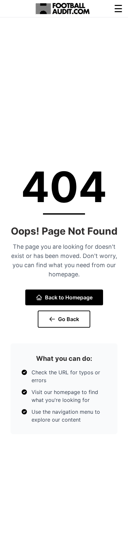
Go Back (68, 319)
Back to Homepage (69, 297)
